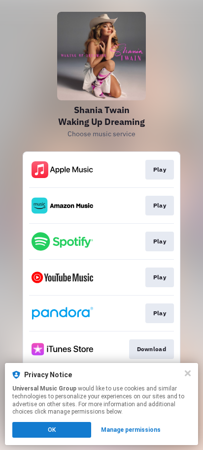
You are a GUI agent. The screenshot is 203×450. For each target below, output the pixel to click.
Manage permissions (131, 429)
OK (52, 429)
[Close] (188, 373)
